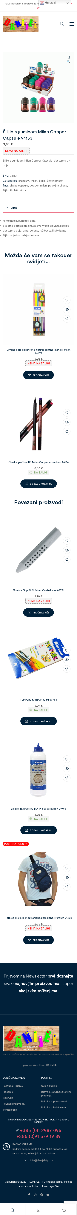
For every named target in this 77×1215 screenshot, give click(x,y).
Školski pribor (54, 180)
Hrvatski (50, 2)
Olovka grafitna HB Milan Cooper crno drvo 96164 (38, 462)
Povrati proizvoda (13, 1103)
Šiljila (42, 180)
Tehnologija (10, 1109)
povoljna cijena (57, 185)
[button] (68, 59)
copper (34, 185)
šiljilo (6, 190)
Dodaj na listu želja (66, 300)
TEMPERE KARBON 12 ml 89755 (38, 699)
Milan (34, 180)
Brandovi (23, 180)
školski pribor (18, 190)
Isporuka (8, 1097)
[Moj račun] (38, 1210)
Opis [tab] (14, 207)
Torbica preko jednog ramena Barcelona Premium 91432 (38, 917)
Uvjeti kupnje (49, 1085)
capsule (23, 185)
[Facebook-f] (29, 1194)
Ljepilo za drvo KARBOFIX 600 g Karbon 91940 (38, 808)
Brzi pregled (66, 309)
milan (43, 185)
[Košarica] (64, 1210)
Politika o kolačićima (53, 1107)
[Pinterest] (41, 1194)
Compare (66, 319)
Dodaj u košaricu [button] (41, 483)
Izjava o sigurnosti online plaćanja (56, 1093)
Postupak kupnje (13, 1085)
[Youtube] (48, 1194)
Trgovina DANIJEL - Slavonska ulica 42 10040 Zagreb (38, 1121)
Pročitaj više (41, 375)
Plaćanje (8, 1091)
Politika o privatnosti (54, 1101)
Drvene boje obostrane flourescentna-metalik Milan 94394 (38, 351)
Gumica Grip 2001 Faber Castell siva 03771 (38, 590)
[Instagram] (35, 1194)
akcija (13, 185)
